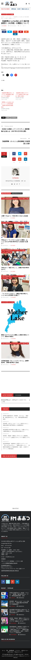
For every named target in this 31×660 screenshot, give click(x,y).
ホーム (3, 650)
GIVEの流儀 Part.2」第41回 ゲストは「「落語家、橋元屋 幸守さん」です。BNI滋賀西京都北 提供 (19, 594)
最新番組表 (11, 650)
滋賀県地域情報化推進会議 (7, 570)
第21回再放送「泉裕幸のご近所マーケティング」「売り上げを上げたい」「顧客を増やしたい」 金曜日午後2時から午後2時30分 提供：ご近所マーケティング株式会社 (19, 629)
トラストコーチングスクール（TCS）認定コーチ (13, 568)
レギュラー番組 (22, 198)
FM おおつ (11, 654)
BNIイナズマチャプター (7, 567)
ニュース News (10, 14)
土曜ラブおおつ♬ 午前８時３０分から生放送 (14, 216)
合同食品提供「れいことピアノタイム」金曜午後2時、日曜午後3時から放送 (15, 361)
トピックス (4, 14)
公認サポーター (24, 650)
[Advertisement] (15, 484)
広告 (7, 650)
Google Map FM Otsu (6, 543)
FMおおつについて (18, 652)
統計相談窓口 (13, 117)
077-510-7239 (8, 545)
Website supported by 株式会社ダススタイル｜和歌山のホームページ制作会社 (15, 656)
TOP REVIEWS (18, 395)
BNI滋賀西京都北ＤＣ (6, 565)
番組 (27, 198)
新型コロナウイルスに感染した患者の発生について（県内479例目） (15, 335)
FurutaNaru (13, 623)
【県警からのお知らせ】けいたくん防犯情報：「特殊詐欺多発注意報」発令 (7, 104)
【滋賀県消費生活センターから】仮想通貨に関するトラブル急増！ (7, 94)
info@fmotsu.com (10, 557)
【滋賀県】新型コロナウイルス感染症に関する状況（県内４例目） (22, 94)
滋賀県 (8, 117)
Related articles (6, 193)
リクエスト (17, 650)
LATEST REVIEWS (7, 395)
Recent (3, 588)
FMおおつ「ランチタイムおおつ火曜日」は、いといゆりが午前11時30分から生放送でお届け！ (15, 241)
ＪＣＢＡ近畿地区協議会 (7, 563)
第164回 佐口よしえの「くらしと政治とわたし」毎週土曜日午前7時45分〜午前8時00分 (19, 602)
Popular (10, 588)
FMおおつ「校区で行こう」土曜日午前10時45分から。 (15, 268)
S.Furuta (13, 218)
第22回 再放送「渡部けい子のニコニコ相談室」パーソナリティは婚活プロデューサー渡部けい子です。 (19, 619)
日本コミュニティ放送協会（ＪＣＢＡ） (11, 561)
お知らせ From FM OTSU (6, 198)
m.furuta (4, 25)
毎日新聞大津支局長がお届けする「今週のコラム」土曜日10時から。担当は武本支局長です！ (19, 611)
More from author (17, 193)
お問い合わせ (10, 652)
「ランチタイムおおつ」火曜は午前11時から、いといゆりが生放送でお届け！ (15, 294)
